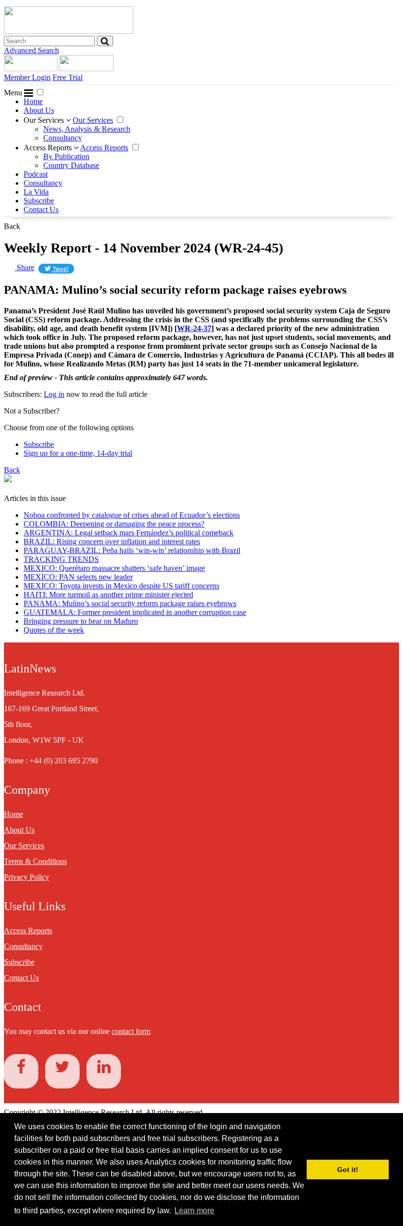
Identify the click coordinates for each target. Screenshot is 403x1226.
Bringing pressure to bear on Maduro (81, 621)
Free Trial (68, 77)
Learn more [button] (194, 1210)
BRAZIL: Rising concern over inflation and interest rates (112, 541)
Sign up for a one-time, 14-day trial (78, 453)
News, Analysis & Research (86, 129)
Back (12, 226)
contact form (131, 1031)
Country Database (71, 165)
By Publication (66, 156)
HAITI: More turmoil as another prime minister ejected (108, 594)
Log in (54, 394)
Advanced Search (31, 50)
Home (33, 101)
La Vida (36, 192)
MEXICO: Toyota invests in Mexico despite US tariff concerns (121, 586)
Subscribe (39, 200)
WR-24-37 (194, 328)
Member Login (27, 77)
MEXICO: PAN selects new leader (78, 577)
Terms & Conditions (35, 861)
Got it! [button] (347, 1169)
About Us (39, 110)
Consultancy (62, 138)
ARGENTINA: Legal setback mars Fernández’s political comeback (128, 533)
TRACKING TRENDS (61, 559)
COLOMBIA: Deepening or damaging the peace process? (114, 524)
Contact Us (41, 209)
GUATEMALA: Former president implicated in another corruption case (135, 612)
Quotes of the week (54, 630)
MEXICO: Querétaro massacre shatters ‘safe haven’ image (114, 568)
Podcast (36, 174)
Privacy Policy (26, 877)
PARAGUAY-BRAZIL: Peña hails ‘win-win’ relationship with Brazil (132, 550)
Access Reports (49, 147)
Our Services (45, 120)
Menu (14, 92)
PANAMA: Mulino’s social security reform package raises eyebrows (130, 603)
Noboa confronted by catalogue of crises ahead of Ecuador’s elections (132, 515)
